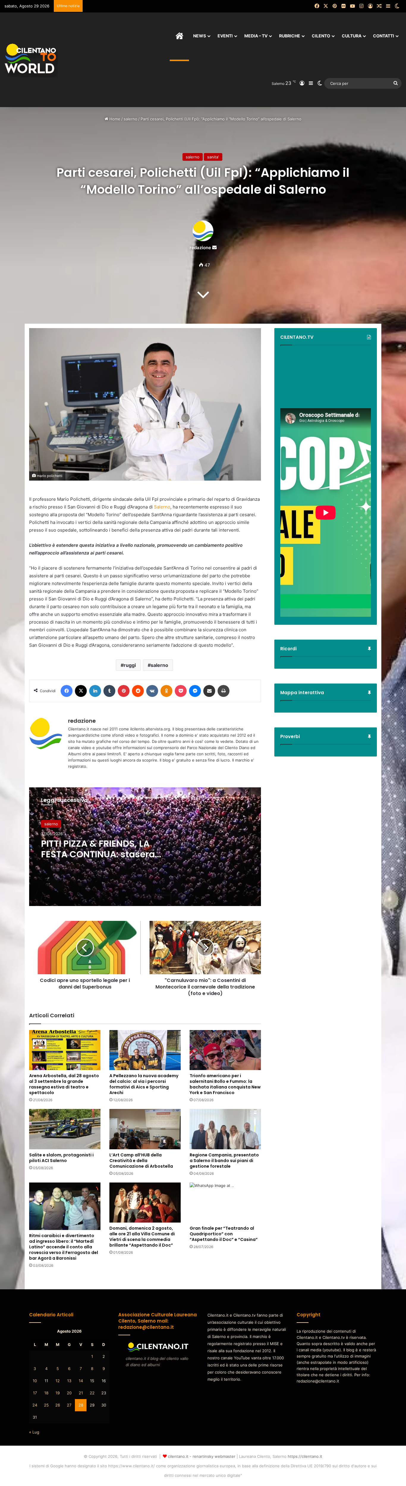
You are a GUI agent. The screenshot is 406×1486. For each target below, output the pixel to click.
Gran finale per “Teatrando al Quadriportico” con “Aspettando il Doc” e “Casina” (224, 1233)
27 (69, 1405)
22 (92, 1392)
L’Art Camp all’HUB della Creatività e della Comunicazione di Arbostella (141, 1160)
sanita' (213, 157)
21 (81, 1392)
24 (34, 1405)
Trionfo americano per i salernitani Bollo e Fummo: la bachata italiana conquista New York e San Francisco (225, 1084)
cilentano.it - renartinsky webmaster (201, 1456)
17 (35, 1392)
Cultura (351, 35)
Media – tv (255, 35)
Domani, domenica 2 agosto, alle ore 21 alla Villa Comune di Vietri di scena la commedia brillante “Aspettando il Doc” (142, 1236)
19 (58, 1392)
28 (80, 1405)
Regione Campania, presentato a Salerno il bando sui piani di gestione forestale (224, 1160)
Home (114, 119)
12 (58, 1380)
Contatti (383, 35)
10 (35, 1380)
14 (81, 1380)
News (199, 35)
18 (46, 1392)
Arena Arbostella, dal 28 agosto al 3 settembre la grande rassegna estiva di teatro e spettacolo (64, 1084)
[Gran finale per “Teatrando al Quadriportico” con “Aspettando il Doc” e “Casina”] (225, 1203)
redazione (200, 247)
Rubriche (289, 35)
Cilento (321, 35)
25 (46, 1405)
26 (57, 1405)
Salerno (162, 507)
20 (69, 1392)
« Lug (34, 1432)
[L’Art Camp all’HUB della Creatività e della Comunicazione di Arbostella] (145, 1129)
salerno (130, 119)
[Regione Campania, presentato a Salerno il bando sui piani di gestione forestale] (225, 1129)
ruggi (130, 665)
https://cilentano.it (305, 1456)
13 (69, 1380)
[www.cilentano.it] (31, 59)
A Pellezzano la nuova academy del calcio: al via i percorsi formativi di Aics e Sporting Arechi (143, 1084)
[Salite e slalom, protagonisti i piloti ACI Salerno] (64, 1129)
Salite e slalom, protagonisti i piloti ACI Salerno (61, 1158)
